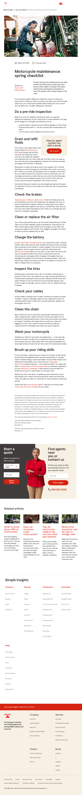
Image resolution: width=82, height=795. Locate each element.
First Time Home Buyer (50, 604)
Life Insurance (28, 620)
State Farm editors (52, 417)
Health (26, 609)
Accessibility (49, 779)
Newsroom (33, 727)
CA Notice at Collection (28, 783)
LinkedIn (57, 766)
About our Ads (8, 779)
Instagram (58, 761)
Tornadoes (8, 678)
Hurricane (8, 668)
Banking (7, 599)
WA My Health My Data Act (11, 783)
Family (7, 604)
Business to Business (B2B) (37, 731)
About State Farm (35, 723)
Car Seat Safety (66, 593)
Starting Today (66, 609)
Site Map (58, 779)
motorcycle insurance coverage (26, 387)
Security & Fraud (27, 779)
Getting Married (48, 599)
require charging (23, 251)
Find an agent (58, 483)
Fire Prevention (10, 657)
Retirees (32, 761)
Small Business (28, 631)
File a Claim (58, 719)
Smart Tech (65, 604)
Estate (26, 599)
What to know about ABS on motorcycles (11, 529)
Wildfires (8, 684)
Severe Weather (10, 673)
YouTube (57, 770)
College (26, 593)
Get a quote (54, 151)
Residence (8, 609)
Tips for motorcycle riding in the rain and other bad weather (50, 532)
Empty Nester (47, 636)
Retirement (27, 625)
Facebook (58, 753)
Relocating (46, 631)
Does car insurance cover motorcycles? (30, 531)
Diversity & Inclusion (35, 757)
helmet (21, 364)
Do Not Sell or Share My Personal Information (50, 783)
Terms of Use (38, 779)
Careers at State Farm (36, 753)
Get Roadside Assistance (62, 723)
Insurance (27, 615)
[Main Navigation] (5, 3)
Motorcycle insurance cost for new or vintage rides (70, 531)
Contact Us (33, 719)
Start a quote (11, 481)
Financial (27, 604)
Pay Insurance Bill (60, 727)
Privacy (17, 779)
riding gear (53, 362)
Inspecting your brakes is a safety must (29, 200)
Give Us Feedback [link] (35, 735)
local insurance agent (35, 384)
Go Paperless (59, 735)
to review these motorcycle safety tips (33, 366)
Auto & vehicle (9, 593)
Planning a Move (48, 620)
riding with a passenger (29, 368)
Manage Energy (66, 599)
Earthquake (8, 652)
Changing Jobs (47, 615)
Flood (7, 662)
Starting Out (47, 593)
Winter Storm (9, 689)
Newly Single (47, 625)
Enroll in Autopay (59, 731)
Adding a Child (47, 609)
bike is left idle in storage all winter (30, 242)
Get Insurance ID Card (61, 739)
